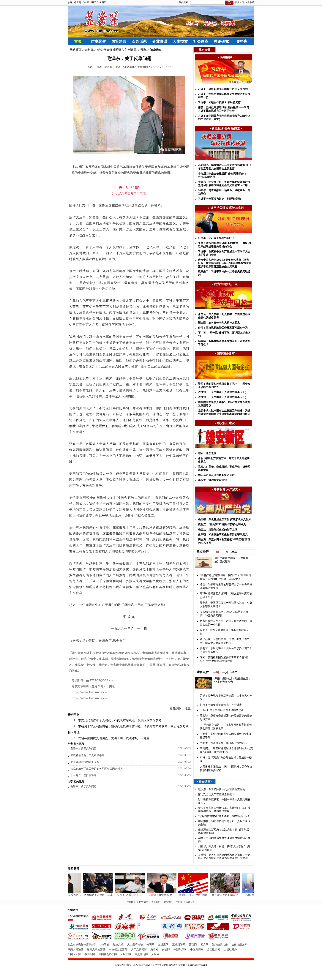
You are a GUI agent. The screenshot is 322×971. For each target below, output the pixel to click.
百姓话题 (139, 41)
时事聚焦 (98, 41)
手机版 (179, 902)
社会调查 (200, 41)
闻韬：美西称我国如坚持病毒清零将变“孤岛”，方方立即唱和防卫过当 (224, 659)
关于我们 (155, 902)
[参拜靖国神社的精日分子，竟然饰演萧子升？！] (216, 892)
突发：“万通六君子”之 (121, 894)
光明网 (150, 944)
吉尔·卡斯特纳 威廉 (247, 894)
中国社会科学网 (108, 954)
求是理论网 (141, 954)
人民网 (155, 954)
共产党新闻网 (139, 949)
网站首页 (75, 49)
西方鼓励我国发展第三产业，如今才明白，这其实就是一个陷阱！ (226, 623)
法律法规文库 (239, 944)
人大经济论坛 (135, 944)
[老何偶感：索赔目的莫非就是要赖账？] (89, 892)
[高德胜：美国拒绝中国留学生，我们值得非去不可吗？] (184, 892)
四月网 (204, 944)
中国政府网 (180, 949)
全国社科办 (230, 949)
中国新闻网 (196, 949)
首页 (78, 41)
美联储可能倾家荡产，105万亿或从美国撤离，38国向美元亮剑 (224, 613)
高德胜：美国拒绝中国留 (184, 894)
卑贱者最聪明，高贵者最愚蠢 (87, 755)
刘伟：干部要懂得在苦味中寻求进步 (221, 704)
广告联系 (131, 902)
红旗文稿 (118, 944)
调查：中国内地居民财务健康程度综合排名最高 (224, 840)
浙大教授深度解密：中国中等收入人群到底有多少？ (224, 801)
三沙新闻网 (178, 944)
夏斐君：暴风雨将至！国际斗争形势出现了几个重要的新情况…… (226, 650)
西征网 (193, 944)
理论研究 (221, 41)
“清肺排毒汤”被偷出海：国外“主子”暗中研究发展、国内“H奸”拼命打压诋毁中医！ (225, 577)
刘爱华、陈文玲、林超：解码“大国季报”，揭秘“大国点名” (224, 848)
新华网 (154, 949)
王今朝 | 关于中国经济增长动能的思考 (222, 710)
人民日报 (126, 954)
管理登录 (190, 902)
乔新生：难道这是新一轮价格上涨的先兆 (223, 743)
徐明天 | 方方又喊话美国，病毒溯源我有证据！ (224, 632)
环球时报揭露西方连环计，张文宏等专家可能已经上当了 (226, 595)
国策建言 (118, 41)
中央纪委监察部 (118, 949)
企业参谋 (159, 41)
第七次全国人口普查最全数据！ (216, 794)
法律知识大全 (220, 944)
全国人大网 (74, 954)
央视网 (166, 949)
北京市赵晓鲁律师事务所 (82, 944)
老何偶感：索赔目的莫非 (89, 894)
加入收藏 (249, 2)
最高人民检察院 (96, 949)
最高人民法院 (75, 949)
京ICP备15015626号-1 (143, 965)
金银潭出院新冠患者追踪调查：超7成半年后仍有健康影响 (223, 831)
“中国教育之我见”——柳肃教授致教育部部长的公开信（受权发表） (226, 726)
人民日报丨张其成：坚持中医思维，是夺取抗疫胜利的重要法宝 (226, 768)
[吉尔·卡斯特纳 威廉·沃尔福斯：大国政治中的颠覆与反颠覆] (248, 892)
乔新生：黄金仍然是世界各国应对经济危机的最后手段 (226, 735)
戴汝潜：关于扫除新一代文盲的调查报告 (221, 789)
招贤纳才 (143, 902)
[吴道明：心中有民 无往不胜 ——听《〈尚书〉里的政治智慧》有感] (153, 892)
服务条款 (168, 902)
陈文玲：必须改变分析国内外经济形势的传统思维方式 (226, 717)
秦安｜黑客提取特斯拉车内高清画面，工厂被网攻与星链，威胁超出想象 (224, 809)
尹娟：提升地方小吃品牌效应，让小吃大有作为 (226, 697)
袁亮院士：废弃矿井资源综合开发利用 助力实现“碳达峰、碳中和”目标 (226, 750)
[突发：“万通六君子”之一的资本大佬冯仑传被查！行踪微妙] (121, 892)
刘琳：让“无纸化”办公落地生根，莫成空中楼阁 (226, 759)
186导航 (104, 944)
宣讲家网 (163, 944)
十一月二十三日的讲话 (83, 775)
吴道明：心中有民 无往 (152, 894)
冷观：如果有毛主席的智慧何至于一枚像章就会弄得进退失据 (226, 586)
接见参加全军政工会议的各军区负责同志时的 (96, 768)
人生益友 (180, 41)
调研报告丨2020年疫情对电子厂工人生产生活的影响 (224, 823)
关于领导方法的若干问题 (84, 762)
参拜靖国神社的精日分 (216, 894)
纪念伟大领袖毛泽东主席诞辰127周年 (122, 49)
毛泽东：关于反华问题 (83, 748)
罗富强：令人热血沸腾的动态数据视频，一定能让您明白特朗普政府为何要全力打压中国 (224, 856)
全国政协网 (213, 949)
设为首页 (239, 2)
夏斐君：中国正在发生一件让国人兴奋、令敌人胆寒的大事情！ (226, 604)
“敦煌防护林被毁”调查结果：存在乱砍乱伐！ (224, 816)
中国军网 (89, 954)
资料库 (241, 41)
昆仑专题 (205, 49)
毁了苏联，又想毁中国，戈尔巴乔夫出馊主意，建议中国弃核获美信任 (225, 641)
